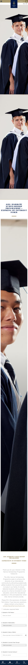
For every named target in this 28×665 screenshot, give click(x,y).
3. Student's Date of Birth (8, 632)
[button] (1, 1)
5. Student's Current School (9, 652)
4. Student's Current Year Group (10, 642)
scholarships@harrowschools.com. (14, 606)
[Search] (26, 1)
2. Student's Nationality (8, 622)
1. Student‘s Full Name (7, 612)
